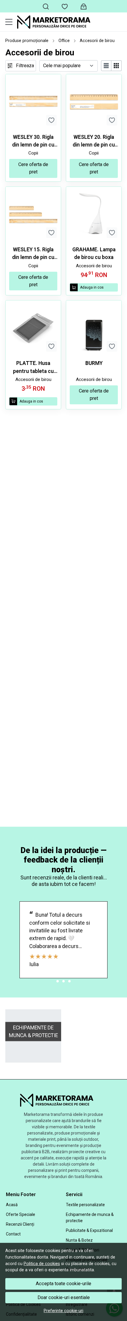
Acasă (12, 1204)
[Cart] (83, 6)
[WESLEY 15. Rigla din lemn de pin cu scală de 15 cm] (33, 214)
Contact (13, 1234)
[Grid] (116, 65)
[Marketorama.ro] (69, 22)
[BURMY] (93, 328)
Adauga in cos (92, 287)
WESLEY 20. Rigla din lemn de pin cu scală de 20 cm (94, 141)
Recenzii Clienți (20, 1224)
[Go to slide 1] (57, 981)
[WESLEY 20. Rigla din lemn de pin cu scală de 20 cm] (93, 102)
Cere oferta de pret (33, 168)
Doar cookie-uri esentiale (64, 1297)
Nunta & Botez (79, 1240)
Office (64, 40)
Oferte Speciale (20, 1214)
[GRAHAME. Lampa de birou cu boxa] (93, 214)
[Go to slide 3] (69, 981)
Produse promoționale (26, 40)
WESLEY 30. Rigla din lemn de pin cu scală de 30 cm (33, 141)
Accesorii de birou (94, 265)
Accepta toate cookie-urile (63, 1283)
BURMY (93, 363)
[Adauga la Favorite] (51, 120)
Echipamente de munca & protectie (90, 1217)
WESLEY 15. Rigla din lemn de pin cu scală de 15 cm (33, 254)
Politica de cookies (42, 1263)
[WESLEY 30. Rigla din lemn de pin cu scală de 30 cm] (33, 102)
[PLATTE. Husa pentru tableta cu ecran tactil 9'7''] (33, 328)
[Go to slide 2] (63, 981)
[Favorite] (64, 6)
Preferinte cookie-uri (63, 1310)
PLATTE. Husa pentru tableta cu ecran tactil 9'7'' (33, 367)
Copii (33, 153)
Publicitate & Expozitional (89, 1230)
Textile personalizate (85, 1204)
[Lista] (106, 65)
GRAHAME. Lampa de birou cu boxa (93, 253)
